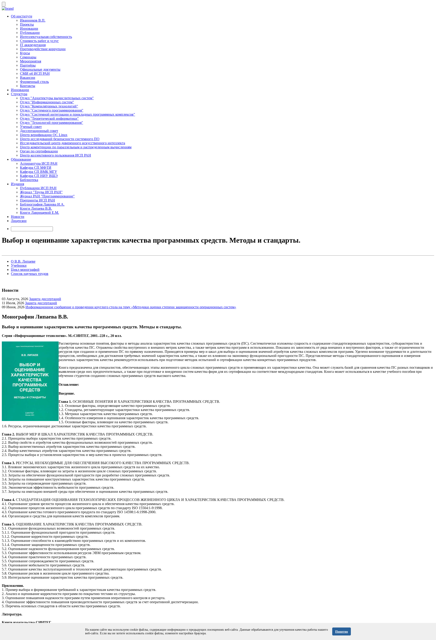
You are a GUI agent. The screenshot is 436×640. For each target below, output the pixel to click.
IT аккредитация (33, 45)
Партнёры (28, 65)
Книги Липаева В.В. (36, 208)
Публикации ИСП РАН (38, 188)
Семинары (28, 57)
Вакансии (27, 78)
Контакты (27, 86)
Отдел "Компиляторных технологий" (49, 106)
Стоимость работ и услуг (39, 41)
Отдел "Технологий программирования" (51, 123)
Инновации (29, 28)
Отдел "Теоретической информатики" (49, 118)
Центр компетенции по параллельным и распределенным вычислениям (75, 147)
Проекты (27, 24)
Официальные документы (40, 69)
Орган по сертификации (39, 151)
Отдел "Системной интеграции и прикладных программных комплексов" (77, 114)
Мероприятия (30, 61)
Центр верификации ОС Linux (43, 135)
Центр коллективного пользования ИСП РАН (55, 155)
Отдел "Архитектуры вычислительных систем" (57, 98)
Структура (19, 94)
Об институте (21, 16)
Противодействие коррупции (43, 49)
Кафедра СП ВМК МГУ (38, 172)
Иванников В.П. (32, 20)
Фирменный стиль (34, 82)
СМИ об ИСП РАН (35, 73)
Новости (17, 217)
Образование (21, 159)
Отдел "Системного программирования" (51, 110)
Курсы (25, 53)
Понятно (341, 631)
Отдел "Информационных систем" (47, 102)
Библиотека (29, 180)
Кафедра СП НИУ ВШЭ (39, 176)
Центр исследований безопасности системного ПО (59, 139)
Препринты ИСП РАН (37, 200)
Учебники (19, 265)
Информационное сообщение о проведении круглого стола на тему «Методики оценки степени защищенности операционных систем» (130, 307)
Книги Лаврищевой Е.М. (39, 212)
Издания (17, 184)
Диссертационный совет (39, 131)
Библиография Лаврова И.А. (42, 204)
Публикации (30, 33)
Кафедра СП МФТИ (35, 167)
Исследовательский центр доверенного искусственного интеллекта (72, 143)
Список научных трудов (29, 274)
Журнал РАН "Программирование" (47, 196)
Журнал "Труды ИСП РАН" (41, 192)
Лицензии (19, 221)
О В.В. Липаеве (23, 261)
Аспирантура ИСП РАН (38, 163)
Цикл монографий (25, 269)
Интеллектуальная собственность (46, 37)
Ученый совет (31, 127)
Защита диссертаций (45, 299)
